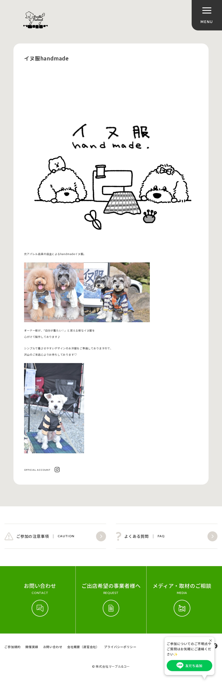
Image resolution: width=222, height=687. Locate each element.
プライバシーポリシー (120, 647)
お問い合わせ (52, 647)
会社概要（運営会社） (83, 647)
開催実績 (31, 647)
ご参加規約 (12, 647)
